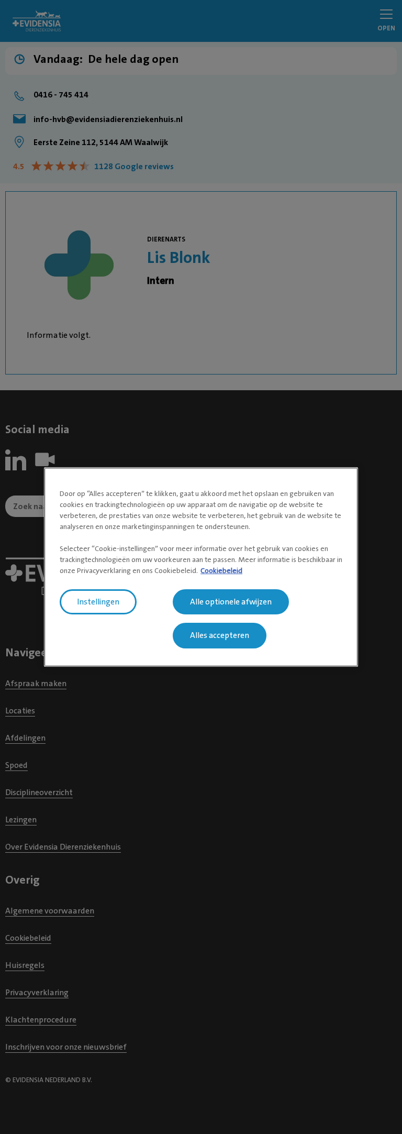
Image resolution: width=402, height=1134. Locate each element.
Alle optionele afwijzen (231, 602)
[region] (201, 567)
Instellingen (98, 602)
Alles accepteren (219, 636)
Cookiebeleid (221, 570)
